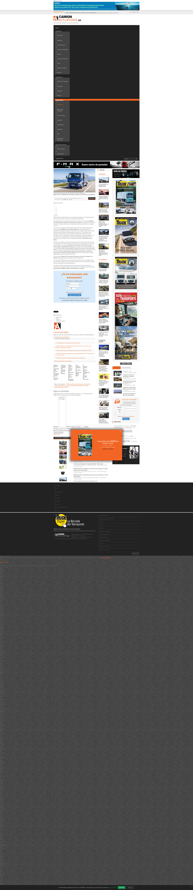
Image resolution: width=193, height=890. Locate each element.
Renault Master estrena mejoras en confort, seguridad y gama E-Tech (103, 320)
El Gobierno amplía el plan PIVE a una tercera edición (129, 388)
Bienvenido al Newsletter (105, 531)
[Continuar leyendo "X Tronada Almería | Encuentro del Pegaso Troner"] (104, 180)
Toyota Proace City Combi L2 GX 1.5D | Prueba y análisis (103, 282)
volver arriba (56, 434)
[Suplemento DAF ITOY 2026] (126, 273)
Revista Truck (102, 525)
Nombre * (68, 426)
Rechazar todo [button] (3, 561)
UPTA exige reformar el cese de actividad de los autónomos (70, 358)
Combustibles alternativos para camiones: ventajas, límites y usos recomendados (85, 12)
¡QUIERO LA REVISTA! (107, 449)
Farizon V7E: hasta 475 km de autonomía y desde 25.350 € (103, 334)
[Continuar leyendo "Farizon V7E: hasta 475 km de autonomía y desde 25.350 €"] (104, 328)
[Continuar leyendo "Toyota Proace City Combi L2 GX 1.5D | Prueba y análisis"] (104, 276)
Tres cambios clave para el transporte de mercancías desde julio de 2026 (73, 350)
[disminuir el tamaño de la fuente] (64, 199)
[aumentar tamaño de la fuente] (65, 199)
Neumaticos (127, 438)
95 (135, 372)
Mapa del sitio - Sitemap (104, 546)
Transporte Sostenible (60, 321)
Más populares (116, 367)
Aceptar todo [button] (3, 559)
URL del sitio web (71, 429)
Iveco (127, 436)
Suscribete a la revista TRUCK (106, 519)
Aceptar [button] (2, 568)
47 (135, 378)
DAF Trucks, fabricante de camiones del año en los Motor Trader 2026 (104, 224)
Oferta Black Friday (103, 515)
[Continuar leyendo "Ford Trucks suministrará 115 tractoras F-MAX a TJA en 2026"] (63, 462)
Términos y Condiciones (77, 292)
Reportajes (103, 477)
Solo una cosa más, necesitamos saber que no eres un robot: (69, 430)
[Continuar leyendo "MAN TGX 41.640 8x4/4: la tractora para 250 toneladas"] (104, 205)
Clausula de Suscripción (104, 540)
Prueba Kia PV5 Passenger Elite (102, 270)
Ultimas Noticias (103, 465)
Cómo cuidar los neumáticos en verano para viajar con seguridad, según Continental (103, 368)
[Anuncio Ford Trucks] (96, 164)
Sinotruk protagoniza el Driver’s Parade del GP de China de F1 (104, 197)
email (119, 409)
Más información (113, 887)
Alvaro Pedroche (91, 465)
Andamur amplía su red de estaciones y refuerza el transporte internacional (103, 354)
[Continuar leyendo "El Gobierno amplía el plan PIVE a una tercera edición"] (118, 385)
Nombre (119, 407)
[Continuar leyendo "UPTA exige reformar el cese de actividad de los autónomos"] (104, 391)
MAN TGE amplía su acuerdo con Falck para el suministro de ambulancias (104, 294)
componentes (118, 427)
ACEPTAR (121, 887)
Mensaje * (56, 426)
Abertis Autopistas (118, 426)
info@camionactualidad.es (62, 337)
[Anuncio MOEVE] (96, 6)
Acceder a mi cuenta (104, 549)
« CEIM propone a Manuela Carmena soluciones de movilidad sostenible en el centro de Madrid (72, 384)
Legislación (131, 436)
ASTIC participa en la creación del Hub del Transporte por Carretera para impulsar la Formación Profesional (71, 373)
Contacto (101, 522)
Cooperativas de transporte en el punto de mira (129, 381)
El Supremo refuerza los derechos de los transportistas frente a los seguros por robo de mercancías (86, 372)
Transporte (58, 319)
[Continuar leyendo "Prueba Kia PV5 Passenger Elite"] (104, 265)
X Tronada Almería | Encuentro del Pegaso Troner (68, 343)
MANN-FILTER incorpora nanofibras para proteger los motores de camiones (104, 383)
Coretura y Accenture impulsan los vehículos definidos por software (63, 369)
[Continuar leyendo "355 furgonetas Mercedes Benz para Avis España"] (118, 392)
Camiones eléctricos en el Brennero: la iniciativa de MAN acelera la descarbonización (103, 238)
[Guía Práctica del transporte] (126, 309)
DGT (123, 427)
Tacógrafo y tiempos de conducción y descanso (128, 375)
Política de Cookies (103, 537)
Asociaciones (92, 198)
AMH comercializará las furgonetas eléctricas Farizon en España (104, 307)
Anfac (57, 318)
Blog (116, 461)
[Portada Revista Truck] (126, 197)
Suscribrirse (101, 543)
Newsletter (101, 528)
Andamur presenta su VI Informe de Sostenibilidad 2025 (103, 408)
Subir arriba (135, 553)
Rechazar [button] (2, 570)
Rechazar (130, 887)
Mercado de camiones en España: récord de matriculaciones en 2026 (103, 253)
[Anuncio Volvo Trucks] (125, 173)
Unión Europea (134, 441)
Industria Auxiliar (123, 433)
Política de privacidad (104, 534)
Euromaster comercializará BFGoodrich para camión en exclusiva (103, 421)
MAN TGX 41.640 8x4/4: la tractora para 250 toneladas (103, 211)
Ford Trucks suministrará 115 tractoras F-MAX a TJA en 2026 (88, 464)
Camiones (133, 426)
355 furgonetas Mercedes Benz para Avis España (129, 394)
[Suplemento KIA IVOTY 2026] (126, 235)
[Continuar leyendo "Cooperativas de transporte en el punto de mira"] (118, 379)
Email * (86, 426)
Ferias (134, 427)
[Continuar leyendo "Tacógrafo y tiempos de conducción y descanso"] (118, 373)
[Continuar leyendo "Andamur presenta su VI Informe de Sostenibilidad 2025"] (104, 403)
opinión (132, 438)
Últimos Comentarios (126, 367)
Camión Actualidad (64, 198)
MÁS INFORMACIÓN (106, 558)
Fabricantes (128, 427)
